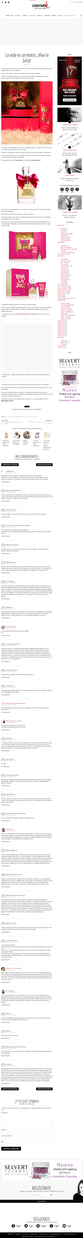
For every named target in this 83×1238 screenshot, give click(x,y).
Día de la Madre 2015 (63, 288)
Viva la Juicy (34, 416)
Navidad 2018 (61, 330)
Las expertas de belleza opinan (65, 298)
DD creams (64, 269)
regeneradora (64, 279)
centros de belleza (65, 234)
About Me (11, 1234)
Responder (6, 482)
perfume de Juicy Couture (22, 416)
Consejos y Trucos (62, 254)
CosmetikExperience (55, 1234)
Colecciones (64, 306)
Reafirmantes (64, 276)
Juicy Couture (9, 416)
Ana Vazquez (9, 626)
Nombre (4, 1130)
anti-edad (63, 259)
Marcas (54, 15)
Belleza (17, 15)
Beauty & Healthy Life (12, 721)
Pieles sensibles (65, 274)
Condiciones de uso (69, 1234)
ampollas (63, 230)
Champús (63, 245)
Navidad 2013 (61, 322)
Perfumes (60, 346)
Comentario (4, 1112)
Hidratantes (64, 271)
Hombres (59, 296)
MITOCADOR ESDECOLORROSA (14, 703)
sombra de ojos (65, 318)
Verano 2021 (60, 347)
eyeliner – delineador (66, 312)
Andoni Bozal (64, 303)
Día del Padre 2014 (62, 291)
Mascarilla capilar (65, 247)
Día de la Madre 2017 (63, 290)
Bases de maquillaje (66, 305)
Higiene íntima (64, 342)
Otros (59, 15)
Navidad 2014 (61, 323)
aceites (62, 228)
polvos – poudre (65, 317)
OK (51, 1195)
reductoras (63, 278)
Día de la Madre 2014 (63, 286)
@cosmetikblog (41, 1201)
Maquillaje (9, 15)
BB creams (64, 262)
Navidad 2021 (61, 334)
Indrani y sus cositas (12, 968)
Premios (17, 1234)
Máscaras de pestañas (67, 315)
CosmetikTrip (43, 1234)
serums (63, 281)
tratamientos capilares (66, 252)
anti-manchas (64, 261)
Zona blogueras (69, 15)
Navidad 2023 (61, 335)
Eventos (63, 340)
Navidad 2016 (61, 327)
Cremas (24, 15)
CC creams (63, 264)
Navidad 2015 (61, 325)
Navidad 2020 (61, 332)
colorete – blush (65, 308)
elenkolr (8, 829)
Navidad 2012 (61, 320)
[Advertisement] (41, 31)
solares (63, 283)
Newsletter (33, 1234)
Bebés (62, 232)
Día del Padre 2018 (62, 293)
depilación (63, 235)
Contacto (73, 2)
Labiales (63, 313)
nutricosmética (64, 240)
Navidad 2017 (61, 329)
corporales (63, 267)
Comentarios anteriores (10, 464)
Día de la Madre (61, 284)
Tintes (62, 250)
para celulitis (64, 273)
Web (2, 1141)
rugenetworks (58, 1236)
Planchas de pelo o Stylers (67, 249)
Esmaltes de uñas (65, 310)
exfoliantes (60, 295)
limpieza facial (64, 237)
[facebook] (2, 2)
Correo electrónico (6, 1135)
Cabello (59, 242)
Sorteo (62, 344)
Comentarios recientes (44, 464)
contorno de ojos (65, 266)
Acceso (79, 2)
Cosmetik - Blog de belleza (40, 1236)
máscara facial (64, 239)
